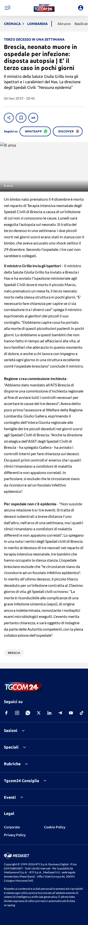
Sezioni (10, 730)
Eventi (10, 797)
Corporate (12, 827)
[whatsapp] (27, 712)
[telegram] (60, 712)
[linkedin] (49, 712)
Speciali (11, 747)
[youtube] (70, 712)
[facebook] (6, 712)
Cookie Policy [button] (54, 827)
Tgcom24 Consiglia (21, 780)
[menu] (7, 7)
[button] (44, 8)
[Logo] (44, 8)
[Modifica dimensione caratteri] (33, 118)
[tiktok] (81, 712)
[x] (38, 712)
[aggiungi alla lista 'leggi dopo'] (21, 118)
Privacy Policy (15, 835)
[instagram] (17, 712)
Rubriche (12, 764)
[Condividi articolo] (9, 118)
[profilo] (80, 7)
